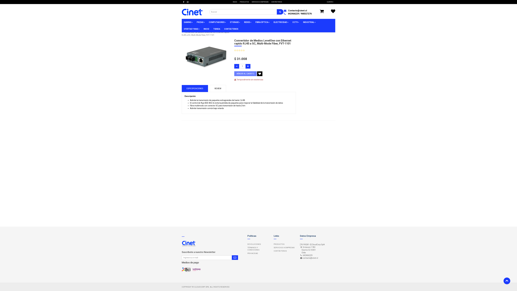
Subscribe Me (235, 257)
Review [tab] (218, 88)
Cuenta (330, 2)
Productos (279, 244)
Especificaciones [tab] (195, 88)
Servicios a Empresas (284, 248)
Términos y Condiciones (253, 249)
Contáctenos (280, 251)
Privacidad (252, 253)
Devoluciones (254, 244)
